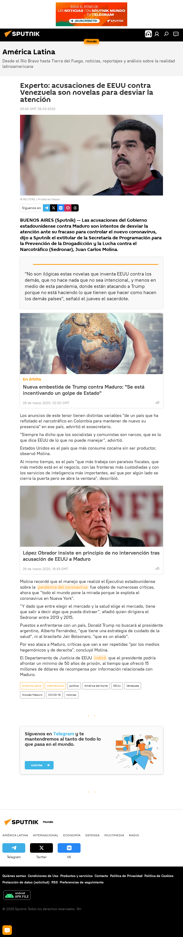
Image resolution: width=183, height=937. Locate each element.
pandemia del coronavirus (63, 587)
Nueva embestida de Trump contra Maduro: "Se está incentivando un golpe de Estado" (83, 390)
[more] (157, 402)
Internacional (55, 685)
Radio (134, 835)
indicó (100, 658)
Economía (72, 835)
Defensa (92, 835)
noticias (71, 694)
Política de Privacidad (126, 876)
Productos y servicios (76, 876)
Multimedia (114, 835)
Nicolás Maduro (32, 694)
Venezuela (132, 685)
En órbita (32, 379)
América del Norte (96, 685)
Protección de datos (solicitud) (26, 882)
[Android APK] (17, 895)
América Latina (31, 685)
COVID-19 (54, 694)
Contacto (101, 876)
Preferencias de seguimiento (82, 882)
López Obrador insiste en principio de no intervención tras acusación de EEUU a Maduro (91, 556)
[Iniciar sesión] (157, 34)
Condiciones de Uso (43, 876)
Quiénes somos (14, 876)
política (74, 685)
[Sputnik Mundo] (23, 38)
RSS (54, 882)
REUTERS (29, 199)
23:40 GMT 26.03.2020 (38, 109)
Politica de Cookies (158, 876)
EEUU (117, 685)
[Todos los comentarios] (7, 930)
